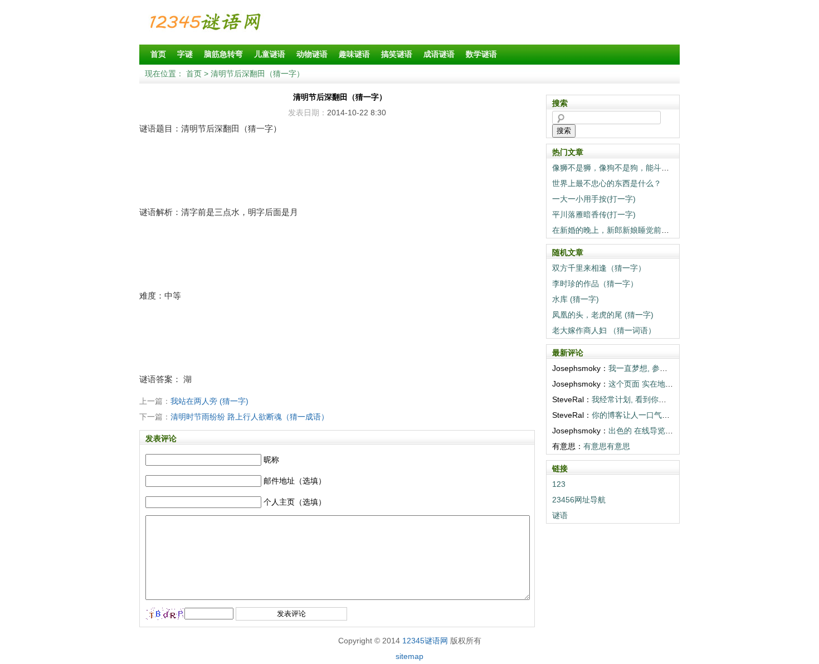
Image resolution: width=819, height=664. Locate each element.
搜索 (564, 130)
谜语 (560, 515)
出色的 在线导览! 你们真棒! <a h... (668, 430)
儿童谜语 (269, 54)
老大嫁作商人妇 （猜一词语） (604, 330)
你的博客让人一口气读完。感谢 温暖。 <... (666, 415)
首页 (158, 54)
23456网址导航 (579, 499)
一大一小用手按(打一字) (594, 198)
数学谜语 (481, 54)
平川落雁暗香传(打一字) (594, 214)
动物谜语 (312, 54)
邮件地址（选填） (295, 480)
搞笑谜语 (396, 54)
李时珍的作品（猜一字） (595, 283)
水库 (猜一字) (575, 299)
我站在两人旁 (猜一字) (209, 401)
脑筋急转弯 (223, 54)
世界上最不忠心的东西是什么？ (606, 183)
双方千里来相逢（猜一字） (599, 267)
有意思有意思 (606, 446)
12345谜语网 (425, 640)
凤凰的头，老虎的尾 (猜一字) (603, 314)
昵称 (271, 459)
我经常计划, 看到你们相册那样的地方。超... (667, 399)
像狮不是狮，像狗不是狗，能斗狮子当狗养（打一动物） (649, 167)
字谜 (185, 54)
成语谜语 (439, 54)
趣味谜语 (354, 54)
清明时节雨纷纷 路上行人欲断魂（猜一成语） (249, 416)
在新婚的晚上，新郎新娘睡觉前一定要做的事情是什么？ (649, 230)
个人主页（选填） (295, 501)
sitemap (409, 656)
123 (559, 484)
